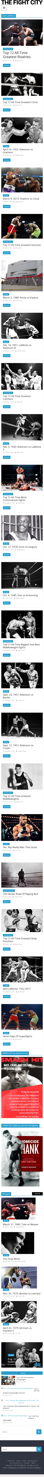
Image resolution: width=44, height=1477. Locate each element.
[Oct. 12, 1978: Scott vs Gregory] (22, 516)
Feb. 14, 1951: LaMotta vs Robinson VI (17, 346)
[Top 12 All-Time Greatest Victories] (22, 215)
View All (37, 1194)
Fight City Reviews (9, 890)
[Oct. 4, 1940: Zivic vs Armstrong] (22, 563)
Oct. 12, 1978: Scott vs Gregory (20, 546)
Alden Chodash (18, 897)
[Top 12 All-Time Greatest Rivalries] (22, 21)
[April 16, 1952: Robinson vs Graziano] (22, 119)
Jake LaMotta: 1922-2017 (17, 988)
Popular (23, 1373)
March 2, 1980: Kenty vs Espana (20, 297)
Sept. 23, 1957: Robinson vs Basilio (18, 696)
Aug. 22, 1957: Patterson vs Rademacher (18, 1360)
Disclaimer (27, 1463)
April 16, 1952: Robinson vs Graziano (18, 151)
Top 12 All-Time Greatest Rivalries (17, 54)
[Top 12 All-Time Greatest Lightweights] (14, 1415)
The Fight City (11, 1461)
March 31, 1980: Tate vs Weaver (20, 1224)
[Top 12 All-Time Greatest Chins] (22, 74)
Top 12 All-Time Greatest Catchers (17, 397)
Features (6, 985)
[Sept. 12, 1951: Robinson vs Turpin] (22, 714)
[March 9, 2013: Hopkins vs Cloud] (22, 169)
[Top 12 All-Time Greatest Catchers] (22, 364)
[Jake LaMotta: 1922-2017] (22, 958)
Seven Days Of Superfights (17, 1036)
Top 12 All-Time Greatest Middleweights (17, 797)
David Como (21, 700)
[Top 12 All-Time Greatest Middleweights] (22, 765)
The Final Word (11, 1258)
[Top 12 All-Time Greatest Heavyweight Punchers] (17, 1387)
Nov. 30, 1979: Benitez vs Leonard (21, 1293)
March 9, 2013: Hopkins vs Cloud (21, 198)
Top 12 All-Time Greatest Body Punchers (20, 940)
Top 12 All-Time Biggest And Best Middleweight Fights (21, 646)
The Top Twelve (8, 49)
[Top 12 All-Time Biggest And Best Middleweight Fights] (22, 612)
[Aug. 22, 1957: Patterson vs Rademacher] (22, 1343)
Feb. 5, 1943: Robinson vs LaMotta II (22, 448)
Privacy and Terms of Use (16, 1463)
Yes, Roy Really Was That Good (20, 847)
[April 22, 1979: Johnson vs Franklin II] (19, 1302)
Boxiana (6, 146)
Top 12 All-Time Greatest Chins (20, 102)
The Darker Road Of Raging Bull (20, 893)
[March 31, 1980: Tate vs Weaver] (18, 1199)
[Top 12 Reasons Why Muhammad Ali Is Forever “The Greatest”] (22, 1399)
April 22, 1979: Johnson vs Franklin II (17, 1329)
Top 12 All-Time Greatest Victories (22, 245)
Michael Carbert (19, 60)
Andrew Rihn (20, 1364)
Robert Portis (18, 105)
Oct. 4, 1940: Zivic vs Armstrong (20, 595)
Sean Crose (18, 850)
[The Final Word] (17, 1233)
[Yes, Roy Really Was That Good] (22, 815)
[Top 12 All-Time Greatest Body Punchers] (22, 910)
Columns (6, 844)
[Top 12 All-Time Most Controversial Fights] (22, 466)
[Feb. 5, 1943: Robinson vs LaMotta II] (22, 415)
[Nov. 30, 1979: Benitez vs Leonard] (19, 1268)
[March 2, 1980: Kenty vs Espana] (22, 261)
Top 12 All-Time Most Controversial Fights (15, 499)
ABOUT (33, 1463)
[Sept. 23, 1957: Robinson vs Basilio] (22, 664)
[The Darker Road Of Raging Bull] (22, 864)
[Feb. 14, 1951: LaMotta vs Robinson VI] (22, 314)
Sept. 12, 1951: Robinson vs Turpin (18, 747)
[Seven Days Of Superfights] (22, 1005)
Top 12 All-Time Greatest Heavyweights (25, 1378)
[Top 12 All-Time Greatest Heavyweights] (8, 1376)
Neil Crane (20, 402)
